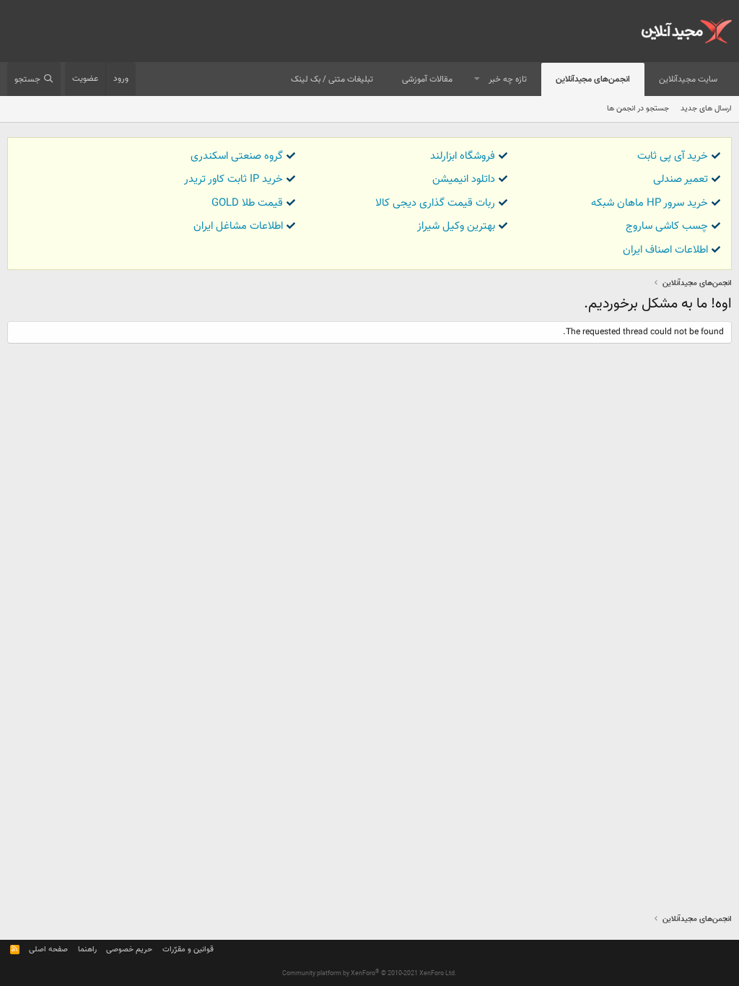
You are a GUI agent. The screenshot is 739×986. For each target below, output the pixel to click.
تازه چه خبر (508, 79)
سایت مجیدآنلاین (688, 79)
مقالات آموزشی (427, 79)
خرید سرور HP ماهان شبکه (649, 203)
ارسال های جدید (706, 108)
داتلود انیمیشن (463, 179)
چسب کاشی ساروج (667, 226)
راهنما (87, 949)
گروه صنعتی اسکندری (237, 156)
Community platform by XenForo (369, 974)
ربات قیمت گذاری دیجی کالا (435, 203)
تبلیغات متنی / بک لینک (332, 79)
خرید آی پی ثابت (672, 156)
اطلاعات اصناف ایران (665, 250)
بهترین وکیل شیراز (456, 226)
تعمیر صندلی (680, 179)
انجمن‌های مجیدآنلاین (593, 79)
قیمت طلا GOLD (247, 203)
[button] (477, 80)
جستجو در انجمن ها (638, 108)
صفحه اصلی (48, 949)
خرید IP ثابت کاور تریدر (233, 179)
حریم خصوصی (129, 949)
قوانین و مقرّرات (188, 949)
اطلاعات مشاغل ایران (238, 226)
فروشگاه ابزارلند (462, 156)
